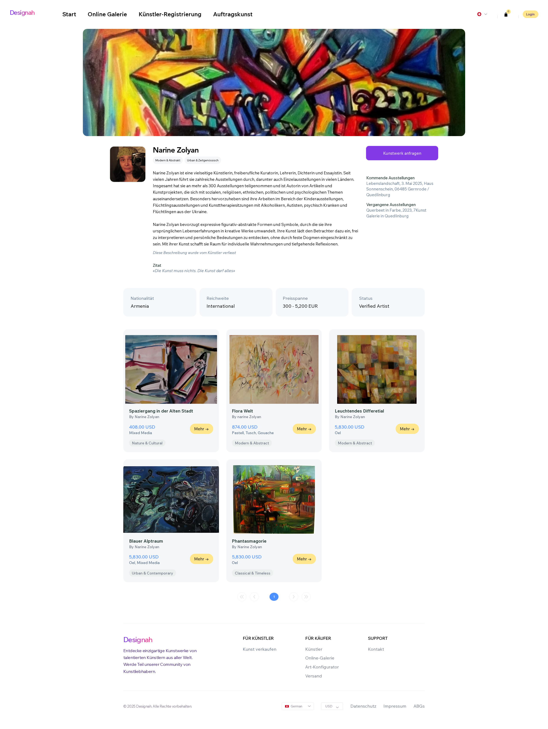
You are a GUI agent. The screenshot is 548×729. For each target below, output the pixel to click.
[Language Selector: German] (482, 14)
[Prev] (254, 596)
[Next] (293, 596)
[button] (506, 14)
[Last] (306, 596)
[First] (241, 596)
